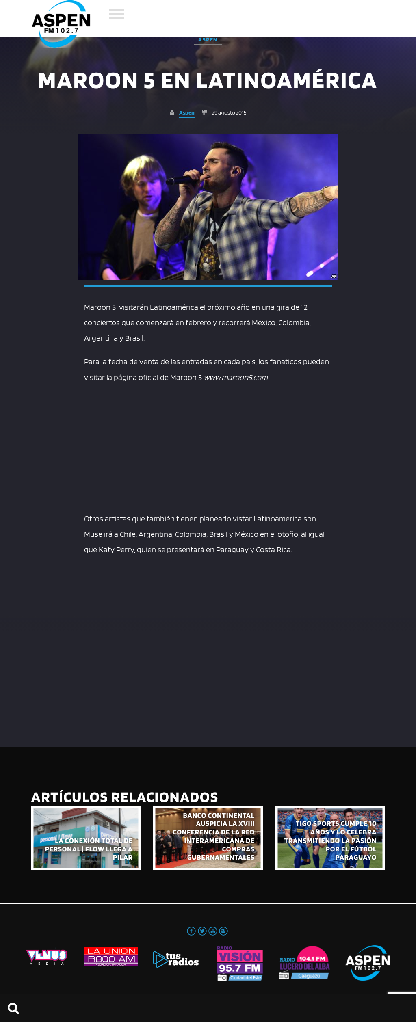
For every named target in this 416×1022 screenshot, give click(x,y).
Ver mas (86, 838)
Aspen (207, 39)
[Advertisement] (208, 446)
